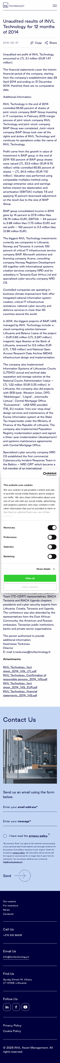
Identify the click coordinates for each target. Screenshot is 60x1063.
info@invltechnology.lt (12, 862)
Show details (43, 569)
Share (53, 42)
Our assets (9, 901)
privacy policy (38, 835)
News (6, 909)
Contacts (8, 914)
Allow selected (30, 587)
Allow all (30, 578)
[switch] (52, 537)
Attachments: (12, 659)
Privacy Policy (12, 1025)
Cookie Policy (12, 1031)
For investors (10, 905)
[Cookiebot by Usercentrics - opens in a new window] (43, 474)
